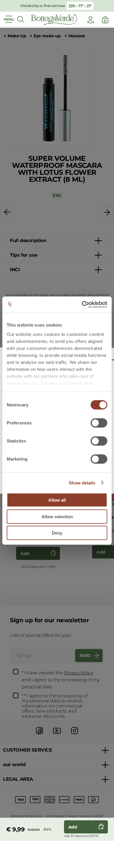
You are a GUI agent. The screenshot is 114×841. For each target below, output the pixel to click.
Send (85, 655)
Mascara (76, 36)
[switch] (99, 423)
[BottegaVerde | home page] (54, 20)
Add (24, 553)
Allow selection (57, 516)
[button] (7, 213)
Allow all (57, 500)
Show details (82, 482)
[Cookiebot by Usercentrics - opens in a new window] (82, 304)
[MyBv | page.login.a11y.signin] (90, 20)
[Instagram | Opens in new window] (74, 735)
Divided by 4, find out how (42, 5)
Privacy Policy (78, 673)
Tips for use (23, 255)
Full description (28, 240)
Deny (57, 532)
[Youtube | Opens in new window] (57, 735)
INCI (15, 269)
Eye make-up (47, 36)
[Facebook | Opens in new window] (39, 735)
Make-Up (17, 36)
